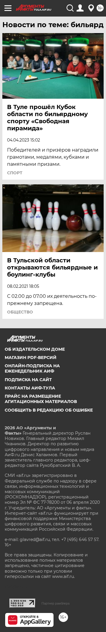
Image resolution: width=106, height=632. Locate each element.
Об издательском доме (35, 349)
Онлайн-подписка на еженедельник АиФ (32, 368)
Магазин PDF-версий (31, 357)
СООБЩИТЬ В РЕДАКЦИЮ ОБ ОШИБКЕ (49, 410)
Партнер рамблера (55, 603)
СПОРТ (14, 173)
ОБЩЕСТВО (20, 312)
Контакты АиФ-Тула (30, 388)
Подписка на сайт (28, 379)
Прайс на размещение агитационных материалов (41, 399)
